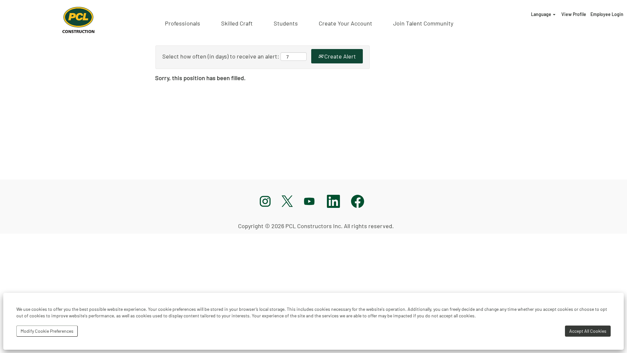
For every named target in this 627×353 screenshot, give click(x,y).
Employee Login (606, 14)
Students (286, 23)
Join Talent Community (423, 23)
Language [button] (541, 14)
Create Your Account (345, 23)
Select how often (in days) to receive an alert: (220, 56)
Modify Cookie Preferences (47, 331)
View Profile (573, 14)
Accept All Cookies (587, 331)
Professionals (182, 23)
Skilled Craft (237, 23)
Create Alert (339, 56)
